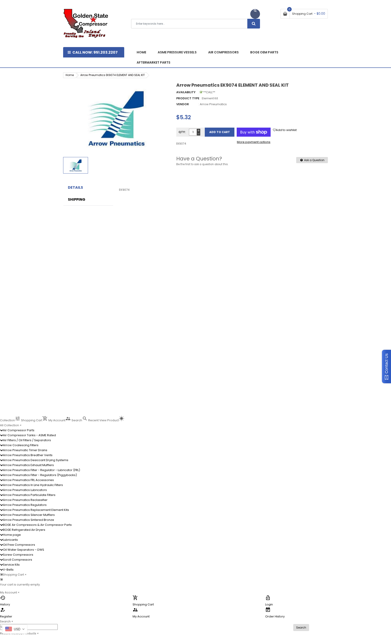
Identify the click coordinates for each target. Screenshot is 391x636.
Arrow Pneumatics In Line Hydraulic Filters (33, 485)
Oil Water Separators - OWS (23, 550)
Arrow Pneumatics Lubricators (25, 490)
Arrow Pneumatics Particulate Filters (29, 495)
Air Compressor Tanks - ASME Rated (29, 435)
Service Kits (11, 564)
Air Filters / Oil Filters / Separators (27, 440)
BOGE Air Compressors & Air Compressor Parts (37, 525)
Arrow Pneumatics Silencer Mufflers (29, 515)
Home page (12, 535)
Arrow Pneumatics (213, 104)
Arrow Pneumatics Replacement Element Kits (36, 510)
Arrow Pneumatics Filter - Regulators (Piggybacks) (40, 475)
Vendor (182, 104)
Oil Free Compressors (19, 545)
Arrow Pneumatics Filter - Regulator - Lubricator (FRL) (41, 470)
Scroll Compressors (17, 559)
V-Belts (8, 569)
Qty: (182, 132)
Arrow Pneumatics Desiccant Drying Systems (35, 460)
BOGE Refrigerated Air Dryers (24, 530)
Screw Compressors (18, 555)
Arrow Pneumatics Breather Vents (27, 455)
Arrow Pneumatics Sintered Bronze (28, 520)
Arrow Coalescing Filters (20, 445)
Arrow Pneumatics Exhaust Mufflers (28, 465)
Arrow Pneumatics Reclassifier (25, 500)
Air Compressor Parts (18, 430)
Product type (187, 98)
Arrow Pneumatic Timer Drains (25, 450)
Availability (186, 92)
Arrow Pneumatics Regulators (25, 505)
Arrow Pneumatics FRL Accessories (28, 480)
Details (75, 187)
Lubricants (10, 540)
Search (301, 627)
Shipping (76, 199)
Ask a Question (313, 160)
